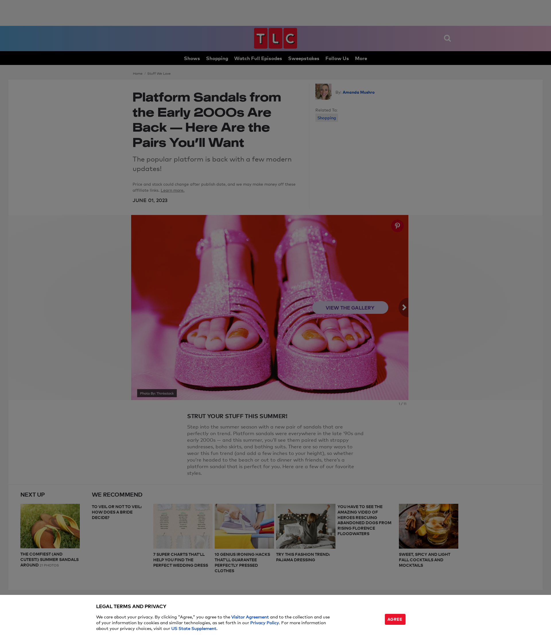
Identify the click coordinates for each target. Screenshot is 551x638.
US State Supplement (193, 628)
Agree (394, 619)
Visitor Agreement (250, 616)
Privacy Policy (264, 622)
